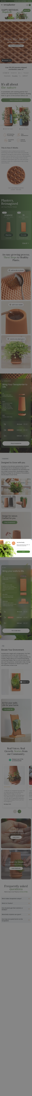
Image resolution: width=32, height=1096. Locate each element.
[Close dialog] (31, 539)
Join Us (23, 551)
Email (18, 547)
